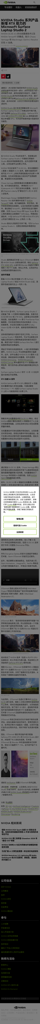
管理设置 (20, 519)
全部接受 (20, 532)
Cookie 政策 (11, 504)
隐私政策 (11, 509)
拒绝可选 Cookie (20, 525)
